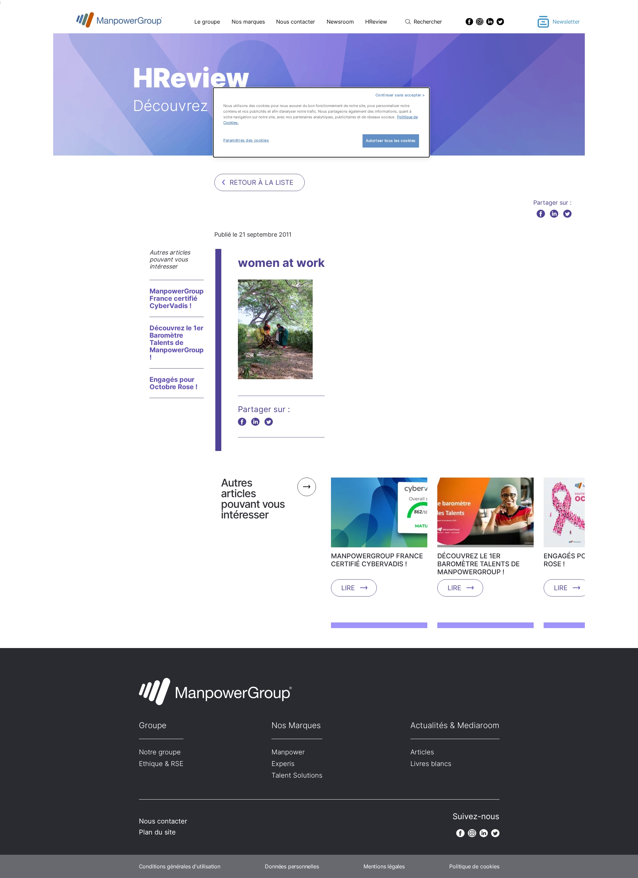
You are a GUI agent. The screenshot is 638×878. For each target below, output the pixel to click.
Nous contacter (295, 21)
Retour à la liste (261, 182)
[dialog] (321, 122)
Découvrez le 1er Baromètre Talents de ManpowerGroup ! (177, 342)
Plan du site (157, 832)
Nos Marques (296, 725)
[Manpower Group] (134, 22)
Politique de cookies (474, 866)
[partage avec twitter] (567, 213)
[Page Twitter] (500, 21)
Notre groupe (160, 752)
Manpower (288, 752)
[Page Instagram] (479, 21)
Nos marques (248, 21)
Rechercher (428, 21)
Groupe (152, 725)
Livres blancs (430, 764)
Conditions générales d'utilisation (179, 866)
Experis (282, 764)
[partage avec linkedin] (554, 213)
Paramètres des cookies (246, 140)
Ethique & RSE (161, 764)
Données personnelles (292, 866)
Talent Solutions (296, 775)
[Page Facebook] (469, 21)
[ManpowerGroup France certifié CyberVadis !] (379, 515)
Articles (422, 752)
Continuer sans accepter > (400, 95)
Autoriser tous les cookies (391, 140)
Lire (348, 588)
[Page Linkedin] (490, 21)
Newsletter (566, 21)
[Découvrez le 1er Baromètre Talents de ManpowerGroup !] (485, 515)
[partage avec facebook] (541, 213)
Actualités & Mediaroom (454, 725)
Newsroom (340, 21)
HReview (376, 21)
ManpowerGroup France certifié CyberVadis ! (177, 298)
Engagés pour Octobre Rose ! (173, 383)
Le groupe (207, 21)
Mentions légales (384, 866)
